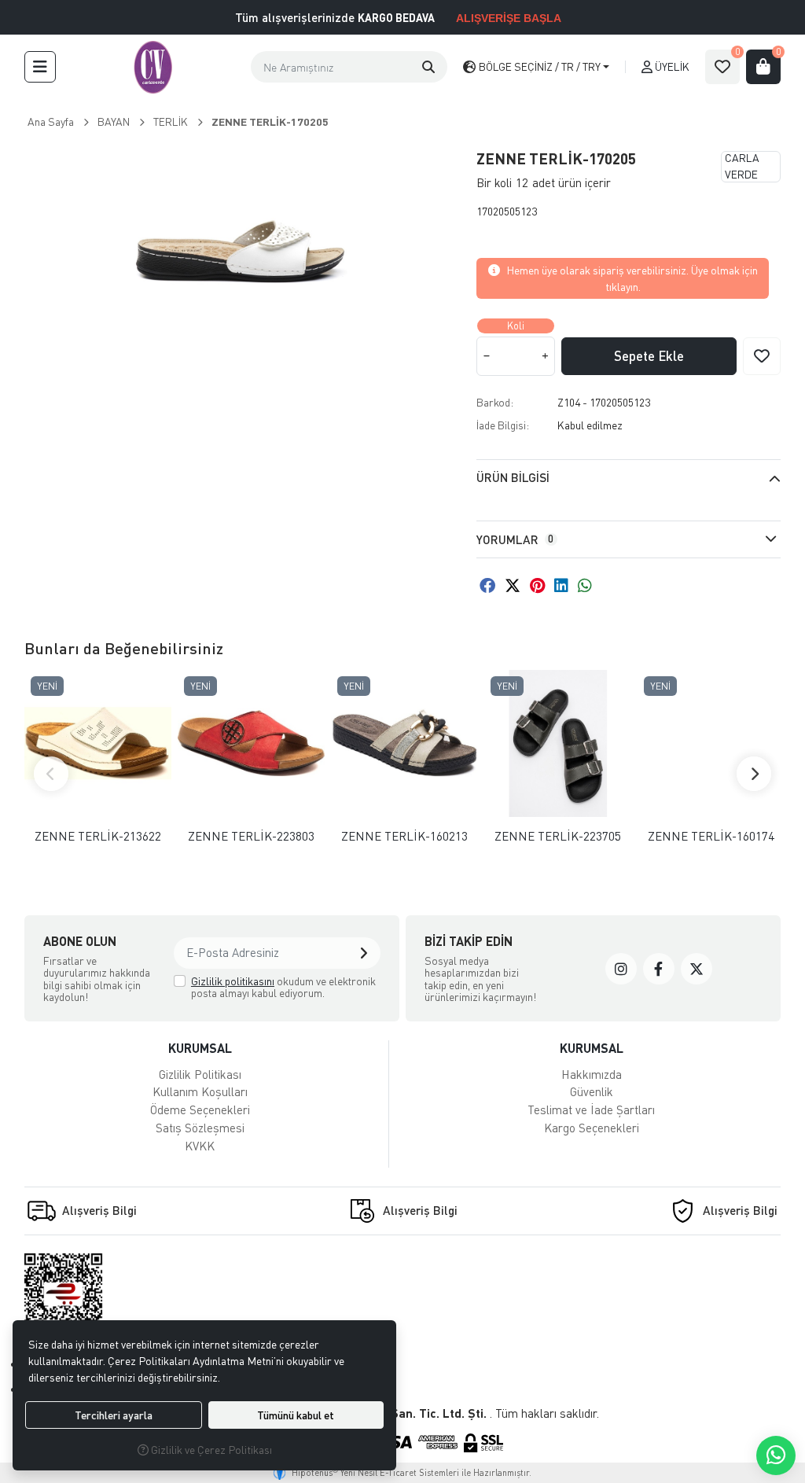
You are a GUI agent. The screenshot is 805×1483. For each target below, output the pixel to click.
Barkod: (494, 402)
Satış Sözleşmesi (200, 1128)
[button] (40, 67)
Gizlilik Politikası (200, 1074)
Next (754, 773)
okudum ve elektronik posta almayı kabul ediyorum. (283, 987)
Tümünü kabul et (295, 1415)
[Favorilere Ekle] (762, 356)
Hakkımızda (591, 1074)
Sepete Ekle (649, 356)
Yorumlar (514, 539)
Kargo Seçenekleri (591, 1128)
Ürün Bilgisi (513, 477)
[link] (621, 968)
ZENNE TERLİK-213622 (98, 836)
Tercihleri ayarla (114, 1415)
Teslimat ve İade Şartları (591, 1109)
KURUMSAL (200, 1047)
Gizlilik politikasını (232, 981)
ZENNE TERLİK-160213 (404, 836)
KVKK (200, 1146)
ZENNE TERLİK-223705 (557, 836)
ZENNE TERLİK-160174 (711, 836)
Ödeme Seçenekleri (200, 1109)
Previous (51, 773)
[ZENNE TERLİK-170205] (240, 252)
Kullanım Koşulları (200, 1091)
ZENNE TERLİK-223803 (251, 836)
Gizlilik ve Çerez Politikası (210, 1449)
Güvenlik (591, 1091)
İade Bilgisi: (502, 425)
